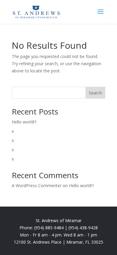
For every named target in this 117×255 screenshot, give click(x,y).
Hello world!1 (24, 122)
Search (95, 93)
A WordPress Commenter (37, 185)
